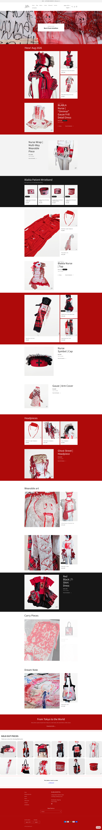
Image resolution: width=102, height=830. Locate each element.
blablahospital (29, 826)
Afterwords (26, 800)
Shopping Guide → (51, 726)
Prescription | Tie (64, 252)
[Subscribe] (60, 811)
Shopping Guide (27, 794)
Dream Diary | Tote (65, 704)
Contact (26, 802)
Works (25, 796)
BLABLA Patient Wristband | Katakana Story (57, 201)
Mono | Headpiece (64, 440)
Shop (25, 792)
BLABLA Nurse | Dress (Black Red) (67, 314)
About (25, 798)
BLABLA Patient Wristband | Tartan (44, 201)
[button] (41, 5)
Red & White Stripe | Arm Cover (67, 94)
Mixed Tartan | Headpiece (48, 440)
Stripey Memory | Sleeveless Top (67, 523)
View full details (68, 126)
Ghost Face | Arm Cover (30, 338)
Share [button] (60, 126)
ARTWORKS (26, 804)
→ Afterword (51, 782)
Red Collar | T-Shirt (65, 566)
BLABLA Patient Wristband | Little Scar (31, 201)
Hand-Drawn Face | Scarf (66, 338)
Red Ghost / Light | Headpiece (67, 228)
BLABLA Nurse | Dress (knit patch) (67, 70)
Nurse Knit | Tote (64, 638)
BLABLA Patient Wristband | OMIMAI (71, 201)
